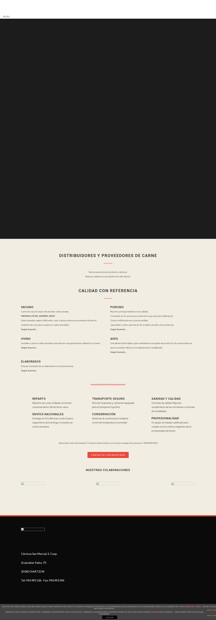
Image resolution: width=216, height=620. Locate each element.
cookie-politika (157, 612)
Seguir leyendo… (29, 329)
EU (8, 16)
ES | (4, 16)
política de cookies (193, 606)
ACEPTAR (110, 617)
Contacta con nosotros (108, 455)
